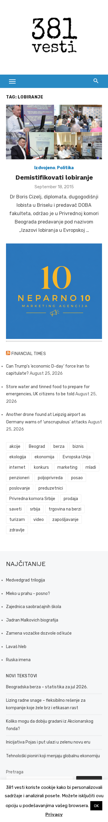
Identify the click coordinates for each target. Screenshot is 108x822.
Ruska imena (18, 659)
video (38, 519)
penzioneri (19, 477)
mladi (91, 467)
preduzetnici (50, 488)
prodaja (71, 498)
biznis (78, 446)
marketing (67, 467)
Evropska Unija (77, 456)
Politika (65, 167)
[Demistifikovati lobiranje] (54, 132)
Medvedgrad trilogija (25, 580)
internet (17, 467)
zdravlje (17, 530)
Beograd (37, 446)
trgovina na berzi (65, 509)
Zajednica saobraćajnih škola (33, 606)
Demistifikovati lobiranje (54, 177)
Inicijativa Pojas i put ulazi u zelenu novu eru (48, 742)
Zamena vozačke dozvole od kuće (39, 633)
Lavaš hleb (16, 646)
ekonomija (44, 456)
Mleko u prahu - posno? (28, 593)
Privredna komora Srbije (32, 498)
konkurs (41, 467)
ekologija (17, 456)
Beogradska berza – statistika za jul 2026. (47, 687)
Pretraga (14, 772)
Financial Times (28, 353)
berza (58, 446)
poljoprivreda (50, 477)
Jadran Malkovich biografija (32, 620)
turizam (17, 519)
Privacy (54, 814)
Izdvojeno (44, 167)
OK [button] (96, 806)
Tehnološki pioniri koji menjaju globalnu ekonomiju (53, 755)
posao (77, 477)
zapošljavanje (65, 519)
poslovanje (19, 488)
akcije (14, 446)
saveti (15, 509)
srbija (35, 509)
